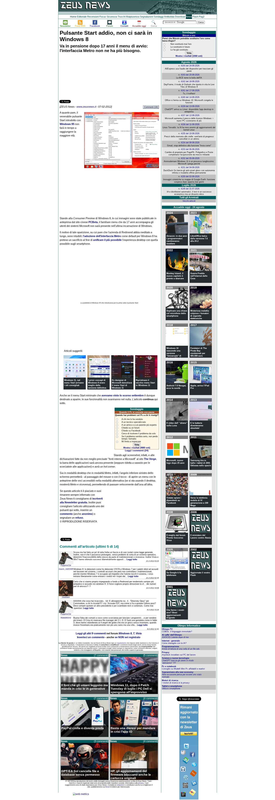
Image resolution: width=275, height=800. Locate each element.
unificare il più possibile (107, 240)
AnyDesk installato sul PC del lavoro (179, 655)
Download (180, 16)
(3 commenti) (101, 741)
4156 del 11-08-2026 (190, 124)
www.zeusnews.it (86, 106)
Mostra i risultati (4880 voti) (136, 447)
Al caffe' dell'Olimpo (172, 635)
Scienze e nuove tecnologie (175, 658)
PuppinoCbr (66, 565)
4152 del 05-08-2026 (190, 158)
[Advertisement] (83, 77)
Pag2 (201, 16)
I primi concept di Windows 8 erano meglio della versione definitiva (97, 384)
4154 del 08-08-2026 (190, 142)
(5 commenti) (150, 655)
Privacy (165, 652)
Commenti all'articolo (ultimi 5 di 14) (89, 547)
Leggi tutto (132, 559)
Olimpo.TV (167, 629)
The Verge (150, 459)
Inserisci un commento (91, 637)
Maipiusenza (132, 16)
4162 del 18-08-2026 (190, 81)
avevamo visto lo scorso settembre (123, 395)
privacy (141, 783)
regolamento (121, 643)
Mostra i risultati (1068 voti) (189, 56)
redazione (120, 785)
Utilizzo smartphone (171, 688)
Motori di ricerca (170, 680)
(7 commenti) (101, 655)
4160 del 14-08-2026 (190, 97)
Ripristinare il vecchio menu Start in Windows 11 (145, 382)
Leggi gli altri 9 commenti (91, 633)
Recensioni (93, 16)
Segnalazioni (146, 16)
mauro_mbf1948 (66, 569)
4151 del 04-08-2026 (190, 167)
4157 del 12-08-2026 (190, 115)
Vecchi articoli (189, 201)
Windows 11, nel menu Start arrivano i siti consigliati (74, 382)
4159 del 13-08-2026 (190, 106)
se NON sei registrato (127, 637)
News (189, 16)
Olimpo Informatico (188, 625)
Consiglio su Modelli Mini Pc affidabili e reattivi (183, 669)
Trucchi (121, 16)
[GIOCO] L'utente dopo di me (175, 637)
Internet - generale (171, 641)
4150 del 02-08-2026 (190, 176)
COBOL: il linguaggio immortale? (177, 631)
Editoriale (82, 16)
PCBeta (93, 222)
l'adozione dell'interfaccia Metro (102, 236)
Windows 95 (67, 124)
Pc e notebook (169, 666)
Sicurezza (112, 16)
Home (73, 16)
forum (108, 787)
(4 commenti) (150, 698)
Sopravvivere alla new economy (177, 672)
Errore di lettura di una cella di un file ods (181, 649)
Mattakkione (66, 618)
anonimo (87, 514)
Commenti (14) (151, 107)
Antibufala (169, 16)
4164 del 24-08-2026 (190, 65)
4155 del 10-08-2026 (190, 133)
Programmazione (170, 646)
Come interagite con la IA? (174, 643)
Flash (195, 16)
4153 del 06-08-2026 (190, 149)
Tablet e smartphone (172, 686)
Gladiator (66, 597)
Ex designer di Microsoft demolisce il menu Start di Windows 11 (122, 384)
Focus (102, 16)
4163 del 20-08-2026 (190, 75)
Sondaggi (158, 16)
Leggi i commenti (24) (136, 450)
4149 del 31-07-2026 (190, 189)
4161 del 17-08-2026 (190, 90)
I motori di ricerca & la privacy (176, 683)
